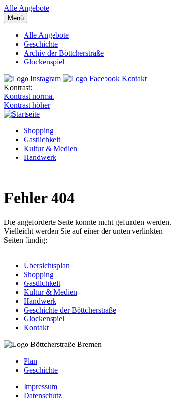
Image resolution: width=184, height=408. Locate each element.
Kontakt (134, 78)
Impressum (40, 386)
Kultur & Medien (50, 148)
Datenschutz (43, 395)
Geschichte (41, 44)
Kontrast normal (29, 96)
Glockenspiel (44, 62)
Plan (30, 361)
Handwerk (40, 157)
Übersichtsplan (47, 265)
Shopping (38, 130)
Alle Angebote (26, 8)
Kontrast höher (27, 105)
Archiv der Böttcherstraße (64, 53)
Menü (16, 18)
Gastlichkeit (42, 139)
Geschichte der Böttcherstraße (70, 310)
